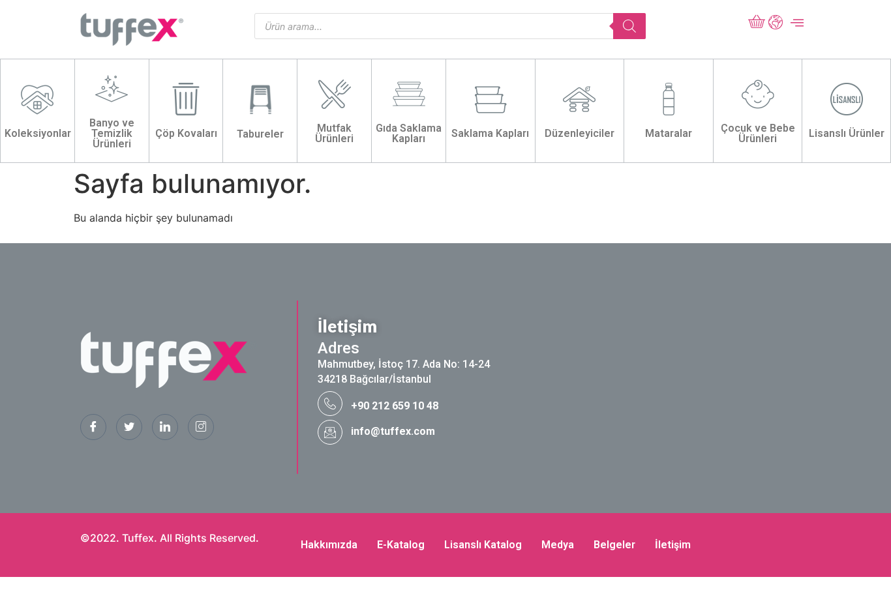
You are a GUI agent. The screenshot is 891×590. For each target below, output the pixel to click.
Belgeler (614, 544)
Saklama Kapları (490, 133)
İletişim (673, 544)
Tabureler (260, 134)
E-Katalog (401, 544)
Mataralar (668, 133)
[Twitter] (129, 427)
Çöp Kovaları (186, 133)
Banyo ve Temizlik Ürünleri (111, 133)
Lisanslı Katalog (483, 544)
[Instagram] (201, 427)
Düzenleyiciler (579, 133)
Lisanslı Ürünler (846, 133)
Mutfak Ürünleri (334, 133)
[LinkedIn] (165, 427)
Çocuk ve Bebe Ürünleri (758, 133)
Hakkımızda (329, 544)
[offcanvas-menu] (797, 23)
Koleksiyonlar (38, 133)
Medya (557, 544)
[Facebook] (93, 427)
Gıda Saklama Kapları (409, 133)
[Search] (629, 26)
